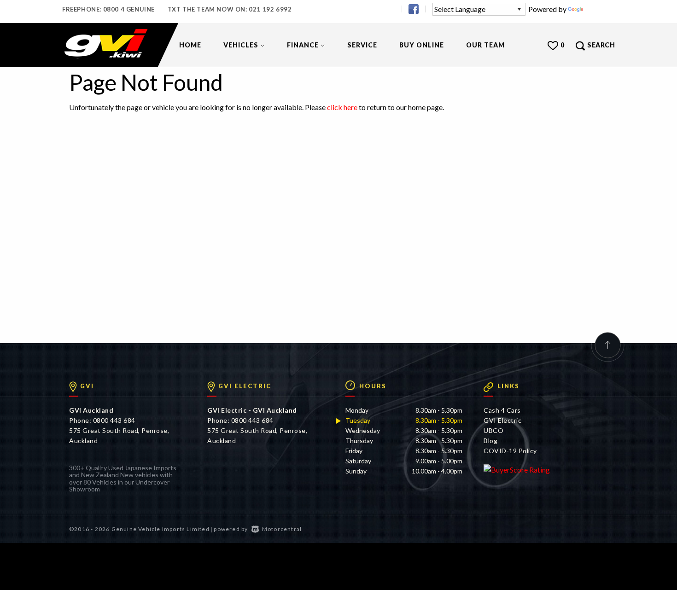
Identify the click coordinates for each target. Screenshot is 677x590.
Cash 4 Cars (502, 410)
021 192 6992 (270, 9)
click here (342, 107)
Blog (490, 440)
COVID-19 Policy (510, 451)
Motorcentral (282, 529)
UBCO (493, 430)
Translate (600, 9)
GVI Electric (502, 420)
